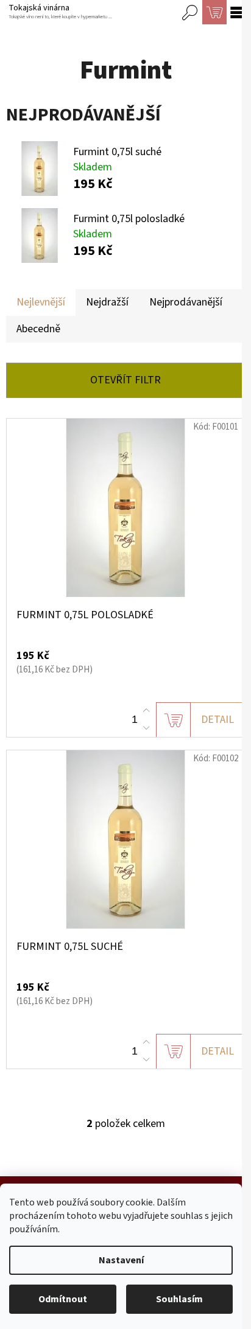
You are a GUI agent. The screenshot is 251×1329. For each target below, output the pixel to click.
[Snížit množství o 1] (146, 727)
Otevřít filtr (125, 380)
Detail (217, 719)
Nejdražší (107, 302)
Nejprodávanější (185, 302)
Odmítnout (62, 1299)
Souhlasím (179, 1299)
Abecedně (38, 329)
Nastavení (121, 1260)
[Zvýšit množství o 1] (146, 710)
